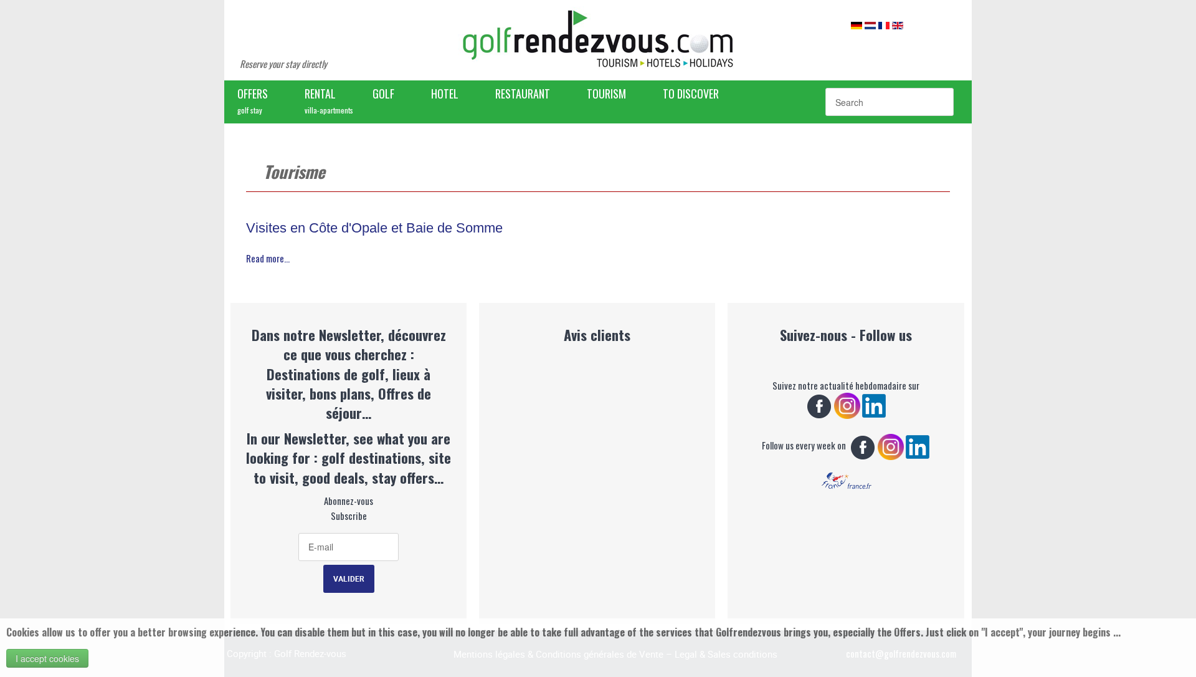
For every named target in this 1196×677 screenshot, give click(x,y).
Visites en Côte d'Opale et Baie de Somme (374, 228)
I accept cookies (47, 658)
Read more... (268, 258)
